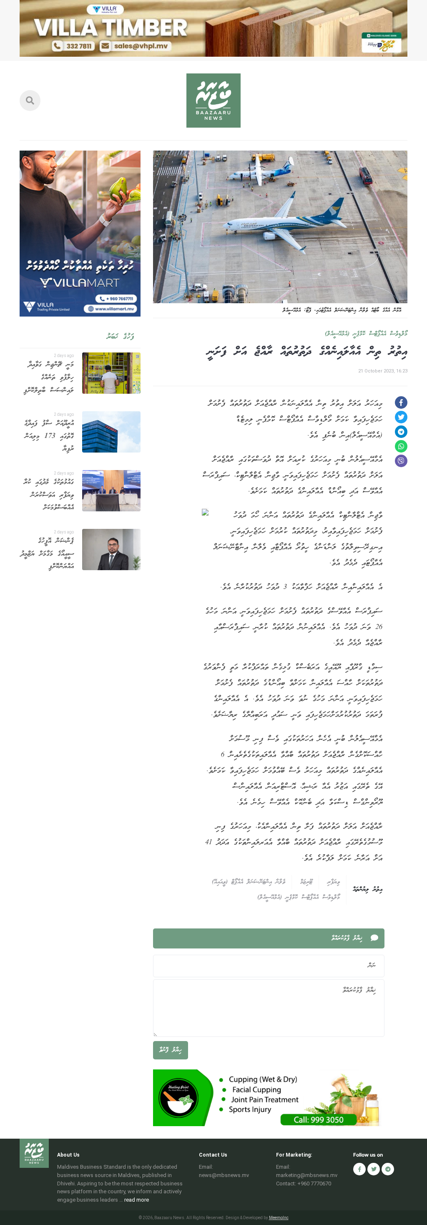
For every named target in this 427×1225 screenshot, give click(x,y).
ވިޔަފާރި (333, 882)
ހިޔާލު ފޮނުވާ (170, 1050)
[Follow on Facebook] (359, 1169)
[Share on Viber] (401, 461)
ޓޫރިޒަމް (306, 882)
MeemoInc (279, 1217)
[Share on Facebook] (401, 402)
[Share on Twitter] (401, 417)
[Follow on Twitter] (373, 1169)
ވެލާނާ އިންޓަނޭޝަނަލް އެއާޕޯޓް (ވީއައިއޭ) (248, 882)
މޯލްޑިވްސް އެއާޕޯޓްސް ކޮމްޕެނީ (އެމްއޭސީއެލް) (366, 334)
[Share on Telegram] (401, 431)
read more (136, 1200)
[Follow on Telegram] (388, 1169)
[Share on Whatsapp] (401, 446)
